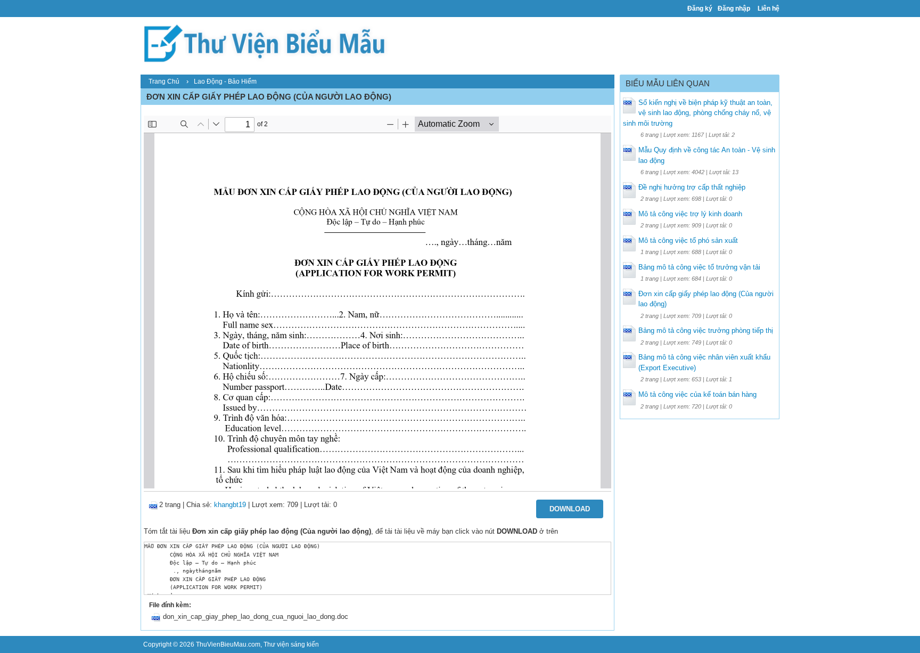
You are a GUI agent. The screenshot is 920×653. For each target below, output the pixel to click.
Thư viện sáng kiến (291, 644)
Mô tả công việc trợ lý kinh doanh (690, 214)
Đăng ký (699, 8)
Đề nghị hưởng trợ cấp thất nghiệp (691, 187)
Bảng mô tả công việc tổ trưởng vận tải (699, 267)
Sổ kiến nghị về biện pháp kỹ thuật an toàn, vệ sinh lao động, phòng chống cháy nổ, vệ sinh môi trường (698, 113)
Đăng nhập (734, 8)
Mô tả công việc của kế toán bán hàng (697, 394)
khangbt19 (230, 505)
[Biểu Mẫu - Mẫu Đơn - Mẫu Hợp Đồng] (268, 42)
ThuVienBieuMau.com (228, 644)
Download (569, 509)
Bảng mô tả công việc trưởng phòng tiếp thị (705, 330)
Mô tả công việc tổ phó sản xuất (688, 240)
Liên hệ (768, 8)
